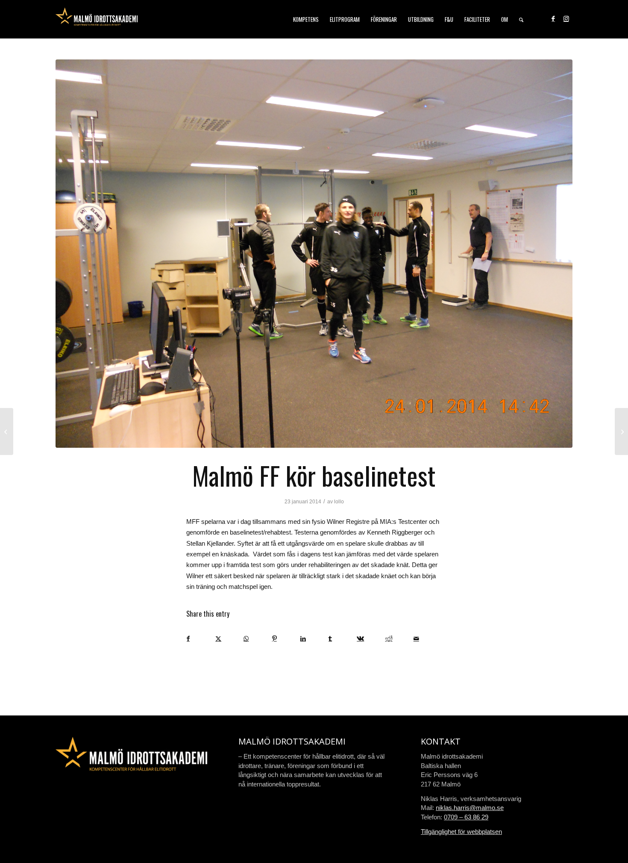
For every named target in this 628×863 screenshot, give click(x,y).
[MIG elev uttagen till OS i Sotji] (6, 431)
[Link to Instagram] (566, 18)
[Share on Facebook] (201, 638)
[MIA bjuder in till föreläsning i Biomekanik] (621, 431)
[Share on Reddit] (399, 638)
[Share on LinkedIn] (314, 638)
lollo (339, 502)
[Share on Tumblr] (342, 638)
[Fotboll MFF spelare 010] (314, 253)
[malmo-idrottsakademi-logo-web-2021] (97, 19)
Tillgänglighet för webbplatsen (461, 831)
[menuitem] (306, 19)
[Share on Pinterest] (286, 638)
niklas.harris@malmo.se (470, 807)
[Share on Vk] (370, 638)
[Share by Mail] (427, 638)
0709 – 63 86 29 (466, 817)
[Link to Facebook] (553, 18)
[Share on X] (229, 638)
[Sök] (521, 19)
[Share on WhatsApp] (257, 638)
